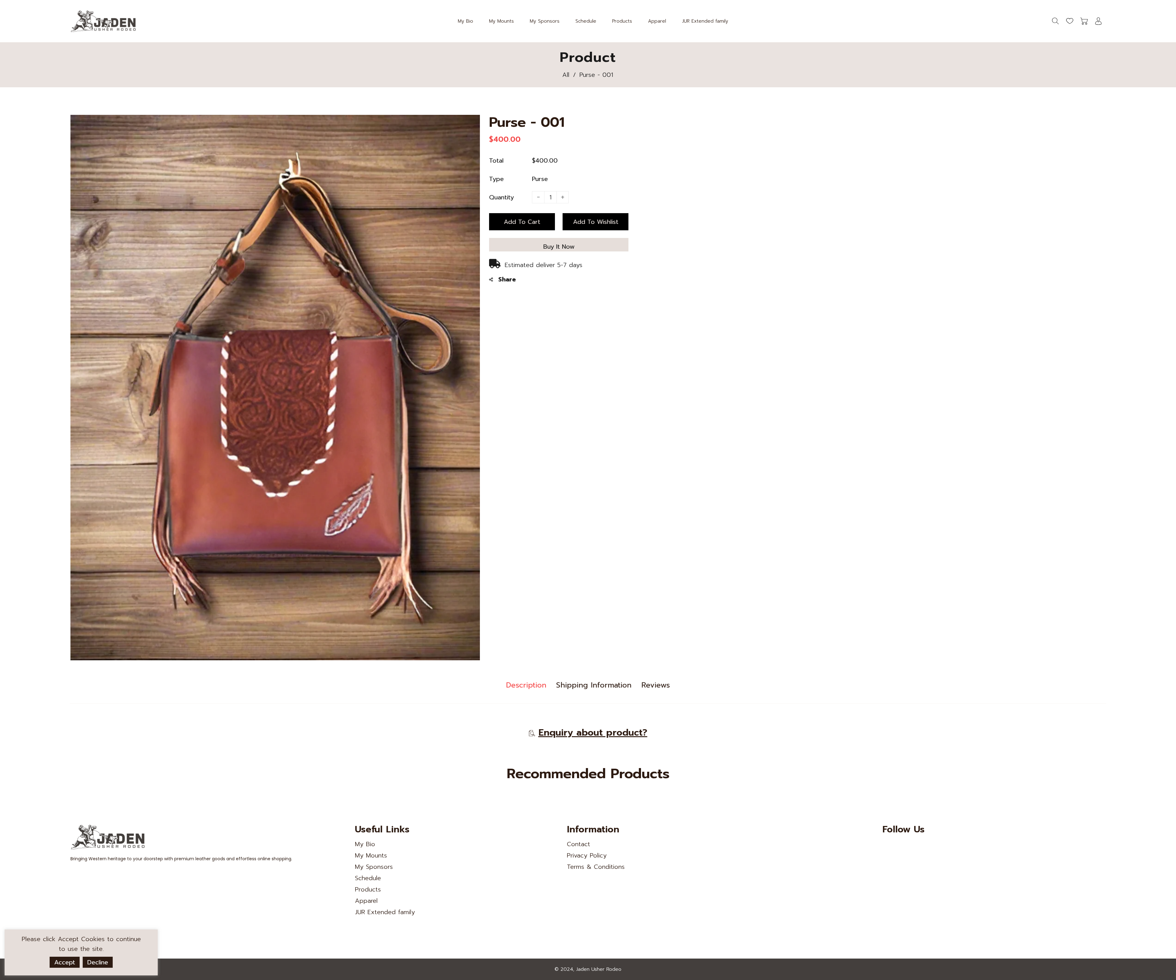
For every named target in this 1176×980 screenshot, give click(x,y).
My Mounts (371, 855)
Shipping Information (593, 685)
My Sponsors (374, 866)
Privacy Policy (587, 855)
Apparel (366, 900)
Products (368, 889)
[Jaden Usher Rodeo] (104, 20)
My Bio (365, 844)
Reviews (655, 685)
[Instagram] (928, 845)
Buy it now (559, 246)
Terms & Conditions (596, 866)
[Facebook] (900, 845)
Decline (97, 962)
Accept (64, 962)
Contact (578, 844)
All (565, 74)
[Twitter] (886, 845)
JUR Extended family (385, 912)
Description (526, 685)
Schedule (368, 878)
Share (507, 279)
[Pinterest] (914, 845)
